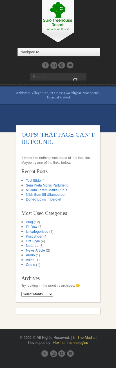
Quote (30, 264)
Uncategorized (37, 231)
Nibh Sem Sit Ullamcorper (46, 194)
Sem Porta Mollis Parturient (47, 185)
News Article (35, 250)
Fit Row (31, 226)
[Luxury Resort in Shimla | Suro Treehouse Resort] (58, 20)
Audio (30, 254)
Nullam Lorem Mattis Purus (46, 189)
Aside (30, 259)
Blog (29, 221)
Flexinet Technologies (70, 342)
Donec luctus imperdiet (43, 199)
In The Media (84, 337)
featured (32, 245)
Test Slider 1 (35, 180)
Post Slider (34, 236)
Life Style (33, 240)
